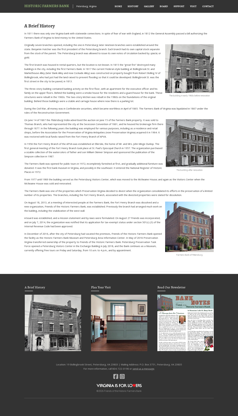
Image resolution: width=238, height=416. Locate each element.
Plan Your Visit (101, 287)
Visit (193, 6)
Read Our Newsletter (171, 287)
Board (164, 6)
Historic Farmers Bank (46, 5)
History (133, 6)
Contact (208, 6)
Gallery (149, 6)
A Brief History (35, 287)
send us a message (143, 368)
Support (179, 6)
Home (118, 6)
